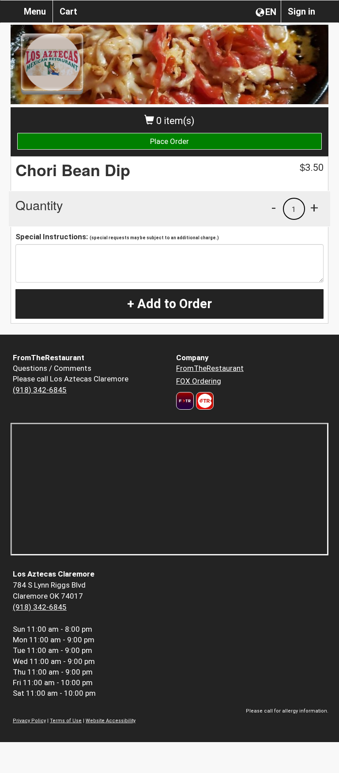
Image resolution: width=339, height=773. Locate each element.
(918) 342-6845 (40, 389)
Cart (68, 11)
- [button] (273, 207)
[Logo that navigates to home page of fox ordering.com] (204, 401)
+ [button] (314, 207)
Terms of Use (66, 721)
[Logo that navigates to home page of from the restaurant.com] (185, 401)
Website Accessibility (111, 721)
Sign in (301, 11)
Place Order (169, 141)
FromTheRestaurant (210, 368)
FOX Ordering (198, 381)
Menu (35, 11)
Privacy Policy (29, 721)
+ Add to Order (169, 303)
